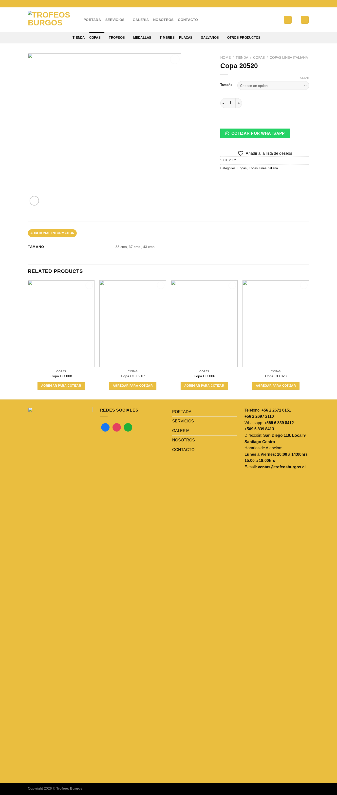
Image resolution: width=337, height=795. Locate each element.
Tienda (79, 37)
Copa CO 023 (276, 376)
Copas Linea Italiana (289, 57)
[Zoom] (34, 201)
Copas (95, 37)
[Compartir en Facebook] (225, 179)
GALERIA (141, 20)
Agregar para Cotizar (61, 385)
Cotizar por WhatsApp (257, 133)
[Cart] (305, 20)
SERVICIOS (115, 20)
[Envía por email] (243, 179)
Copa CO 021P (133, 376)
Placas (186, 37)
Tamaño (226, 85)
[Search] (288, 20)
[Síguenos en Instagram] (297, 3)
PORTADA (92, 20)
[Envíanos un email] (301, 3)
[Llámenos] (306, 3)
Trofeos (117, 37)
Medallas (142, 37)
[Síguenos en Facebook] (292, 3)
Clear (304, 77)
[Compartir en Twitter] (234, 179)
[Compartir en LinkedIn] (260, 179)
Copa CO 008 (61, 376)
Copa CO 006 (204, 376)
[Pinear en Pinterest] (251, 179)
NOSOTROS (163, 20)
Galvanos (210, 37)
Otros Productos (244, 37)
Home (225, 57)
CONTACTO (188, 20)
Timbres (167, 37)
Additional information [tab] (52, 233)
